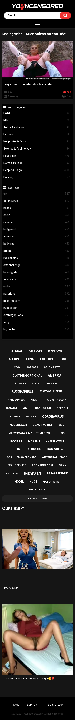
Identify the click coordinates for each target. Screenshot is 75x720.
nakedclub (43, 408)
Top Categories (17, 107)
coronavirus (36, 200)
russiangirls (36, 257)
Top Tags (13, 187)
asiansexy (36, 279)
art (36, 193)
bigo (61, 424)
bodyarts (36, 243)
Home (15, 704)
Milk (36, 120)
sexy (36, 322)
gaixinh (31, 416)
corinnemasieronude (21, 457)
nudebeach (36, 307)
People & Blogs (36, 170)
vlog (35, 383)
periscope (35, 350)
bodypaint (36, 229)
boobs (15, 449)
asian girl (47, 359)
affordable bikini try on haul (30, 432)
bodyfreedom (36, 300)
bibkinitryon (36, 489)
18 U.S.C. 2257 (54, 704)
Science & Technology (36, 148)
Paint (36, 112)
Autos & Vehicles (36, 127)
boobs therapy (56, 399)
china (36, 215)
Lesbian (36, 134)
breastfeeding (58, 473)
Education (36, 155)
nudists (36, 286)
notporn (32, 367)
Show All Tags (38, 498)
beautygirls (36, 272)
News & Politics (36, 162)
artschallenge (36, 265)
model (19, 481)
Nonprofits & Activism (36, 141)
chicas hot (52, 383)
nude (33, 481)
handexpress (16, 399)
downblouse (55, 440)
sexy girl (63, 408)
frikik (60, 432)
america (36, 236)
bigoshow (11, 473)
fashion (13, 359)
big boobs (36, 329)
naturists (36, 293)
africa (36, 250)
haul (63, 359)
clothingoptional (36, 315)
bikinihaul (55, 350)
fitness (15, 416)
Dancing (36, 177)
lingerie (34, 440)
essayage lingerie (50, 391)
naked (36, 207)
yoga (17, 367)
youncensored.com (33, 713)
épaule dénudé (17, 465)
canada (36, 222)
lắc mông (20, 383)
